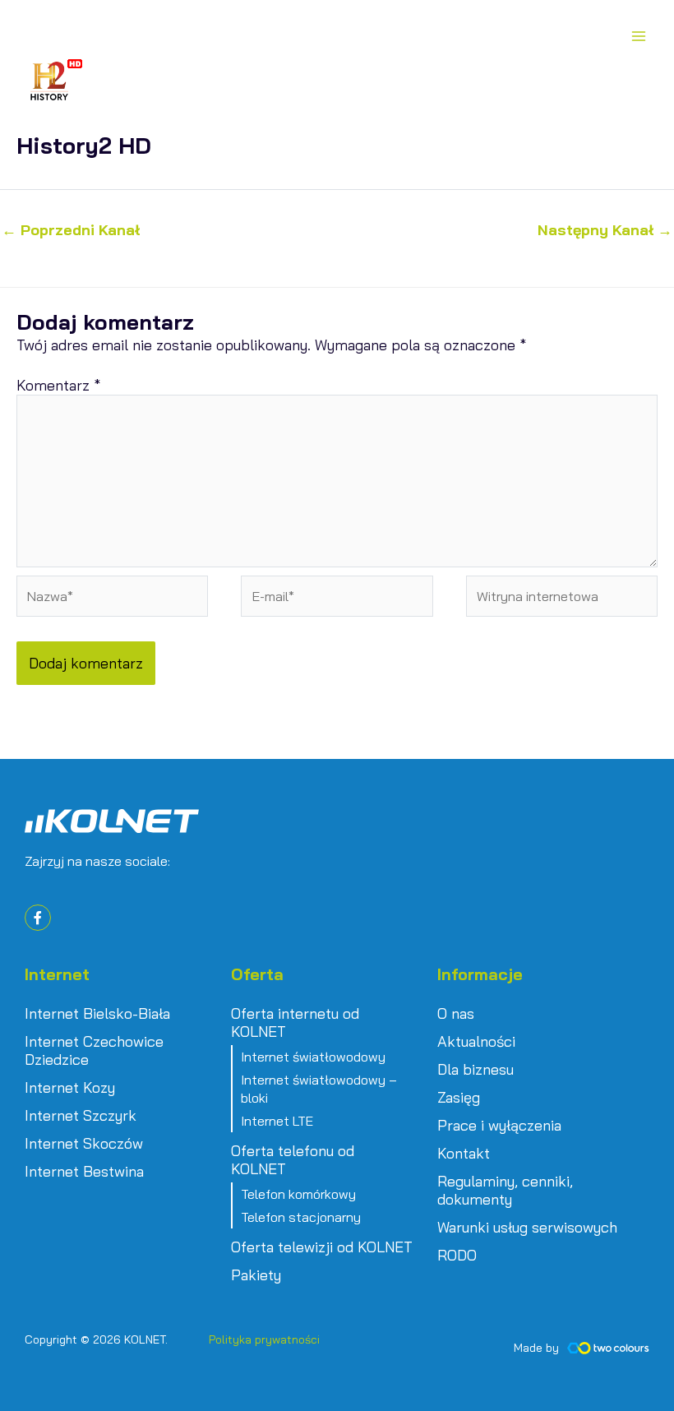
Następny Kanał (605, 230)
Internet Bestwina (84, 1172)
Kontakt (463, 1154)
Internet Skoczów (84, 1144)
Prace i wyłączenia (499, 1126)
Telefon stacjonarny (301, 1217)
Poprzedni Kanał (71, 230)
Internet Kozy (70, 1088)
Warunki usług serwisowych (527, 1228)
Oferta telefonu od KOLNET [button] (292, 1160)
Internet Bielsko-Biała (97, 1014)
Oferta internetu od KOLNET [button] (295, 1023)
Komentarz (58, 385)
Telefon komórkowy (298, 1194)
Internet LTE (277, 1121)
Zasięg (458, 1098)
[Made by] (608, 1348)
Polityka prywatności (264, 1339)
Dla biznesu (475, 1070)
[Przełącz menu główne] (638, 35)
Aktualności (476, 1042)
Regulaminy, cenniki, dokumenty (505, 1191)
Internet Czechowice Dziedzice (94, 1051)
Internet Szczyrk (80, 1116)
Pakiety (256, 1275)
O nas (455, 1014)
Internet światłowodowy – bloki (319, 1088)
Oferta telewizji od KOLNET (322, 1247)
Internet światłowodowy (313, 1056)
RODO (457, 1256)
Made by (536, 1347)
